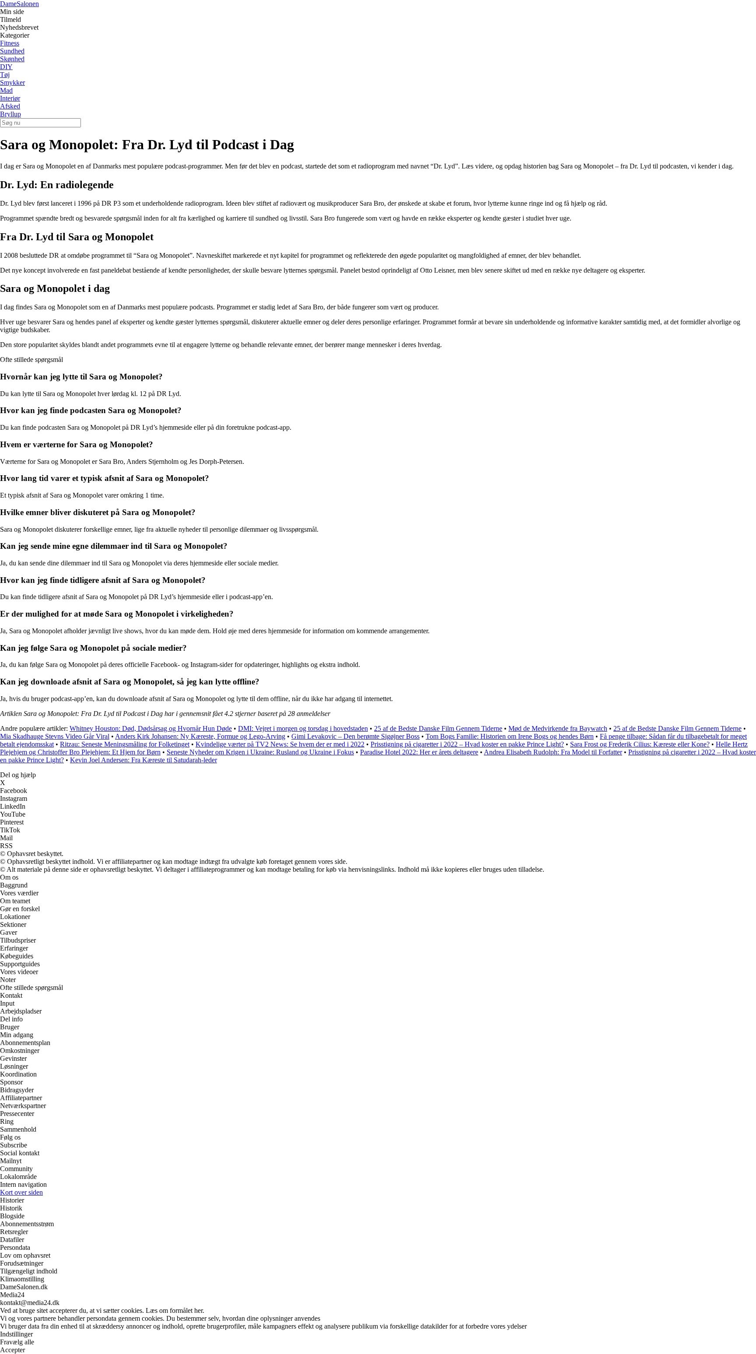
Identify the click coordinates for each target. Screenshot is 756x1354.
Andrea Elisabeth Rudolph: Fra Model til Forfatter (553, 752)
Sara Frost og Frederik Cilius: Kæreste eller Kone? (640, 744)
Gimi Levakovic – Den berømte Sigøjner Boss (355, 736)
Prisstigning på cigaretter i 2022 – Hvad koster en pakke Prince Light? (467, 744)
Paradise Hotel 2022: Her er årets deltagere (419, 752)
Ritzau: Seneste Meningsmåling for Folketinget (124, 744)
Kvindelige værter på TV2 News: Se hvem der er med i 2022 (280, 744)
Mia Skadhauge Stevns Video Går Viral (54, 736)
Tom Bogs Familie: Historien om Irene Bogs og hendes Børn (510, 736)
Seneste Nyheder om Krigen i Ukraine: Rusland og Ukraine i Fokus (260, 752)
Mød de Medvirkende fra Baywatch (557, 728)
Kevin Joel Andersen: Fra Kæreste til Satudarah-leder (143, 760)
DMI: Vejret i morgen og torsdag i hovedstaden (303, 728)
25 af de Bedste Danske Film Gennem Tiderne (438, 728)
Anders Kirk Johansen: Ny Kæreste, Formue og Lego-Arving (200, 736)
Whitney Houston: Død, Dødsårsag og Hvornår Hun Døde (151, 728)
